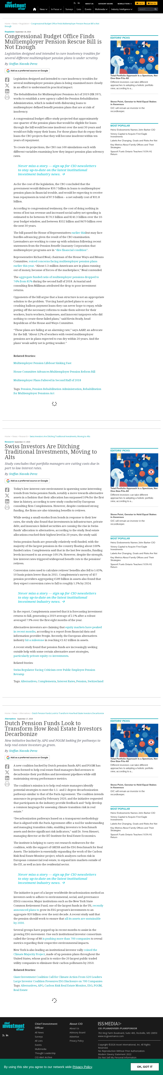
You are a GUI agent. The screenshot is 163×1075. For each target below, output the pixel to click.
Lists (79, 9)
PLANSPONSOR (128, 1028)
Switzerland (95, 681)
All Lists (39, 1040)
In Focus (55, 9)
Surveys (69, 9)
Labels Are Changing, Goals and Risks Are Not (133, 140)
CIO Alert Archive (43, 1057)
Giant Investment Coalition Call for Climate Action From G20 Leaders (58, 977)
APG (40, 985)
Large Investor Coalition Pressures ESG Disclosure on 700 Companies (58, 981)
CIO (100, 1028)
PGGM (98, 985)
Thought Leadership (45, 1053)
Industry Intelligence (120, 9)
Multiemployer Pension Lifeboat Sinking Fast (42, 363)
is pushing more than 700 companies (66, 938)
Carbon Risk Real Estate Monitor (65, 985)
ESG (89, 985)
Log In (140, 3)
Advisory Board (105, 4)
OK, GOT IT (144, 1066)
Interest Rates (66, 681)
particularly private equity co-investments (41, 655)
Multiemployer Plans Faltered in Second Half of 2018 (47, 380)
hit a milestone (34, 640)
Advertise (74, 1036)
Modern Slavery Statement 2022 (114, 1054)
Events (88, 9)
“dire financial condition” (71, 250)
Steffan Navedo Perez (23, 63)
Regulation (9, 32)
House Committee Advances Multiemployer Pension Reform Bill (54, 371)
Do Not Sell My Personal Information (117, 1057)
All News (39, 1032)
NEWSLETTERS (124, 4)
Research (9, 442)
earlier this (78, 232)
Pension (26, 389)
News (42, 9)
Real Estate (21, 990)
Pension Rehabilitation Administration (57, 389)
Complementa (47, 681)
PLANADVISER (111, 1028)
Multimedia (100, 9)
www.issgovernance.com (111, 1036)
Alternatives (29, 681)
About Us (89, 4)
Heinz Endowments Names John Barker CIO (132, 129)
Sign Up (152, 3)
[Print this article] (7, 97)
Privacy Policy (82, 1067)
